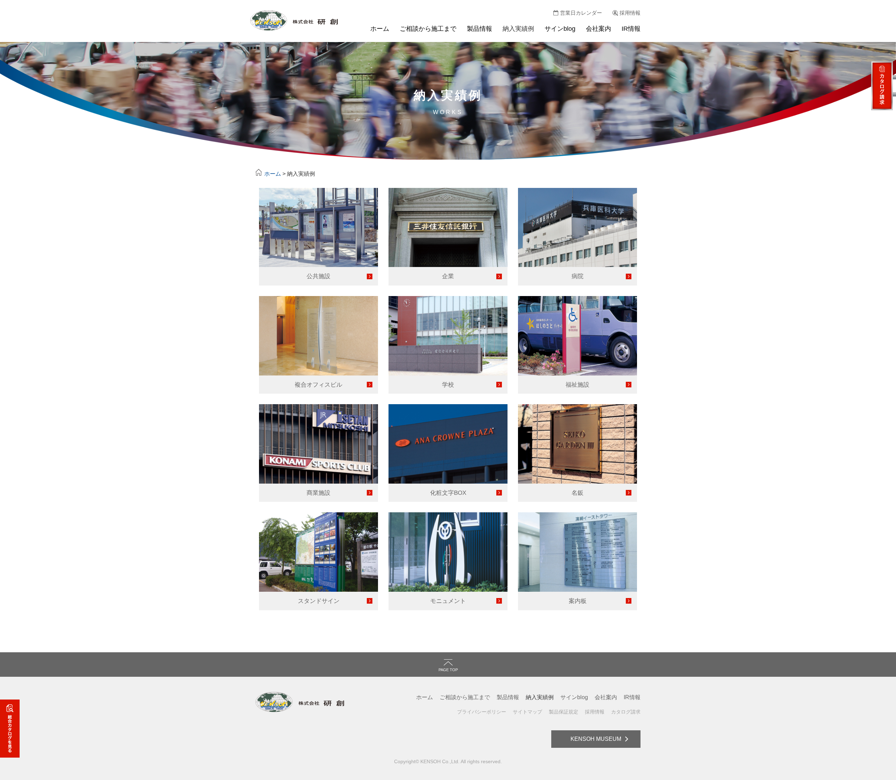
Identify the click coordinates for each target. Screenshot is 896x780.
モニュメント (448, 600)
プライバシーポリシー (481, 712)
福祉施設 (577, 384)
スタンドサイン (319, 600)
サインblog (560, 28)
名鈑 (577, 492)
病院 (577, 276)
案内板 (578, 600)
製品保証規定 (563, 712)
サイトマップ (527, 712)
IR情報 (631, 28)
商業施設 (318, 492)
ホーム (379, 28)
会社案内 (598, 28)
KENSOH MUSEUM (595, 739)
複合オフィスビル (318, 384)
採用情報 (630, 13)
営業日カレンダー (581, 13)
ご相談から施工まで (428, 28)
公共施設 (318, 276)
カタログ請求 (625, 712)
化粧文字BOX (448, 492)
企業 (448, 276)
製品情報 (479, 28)
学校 (448, 384)
